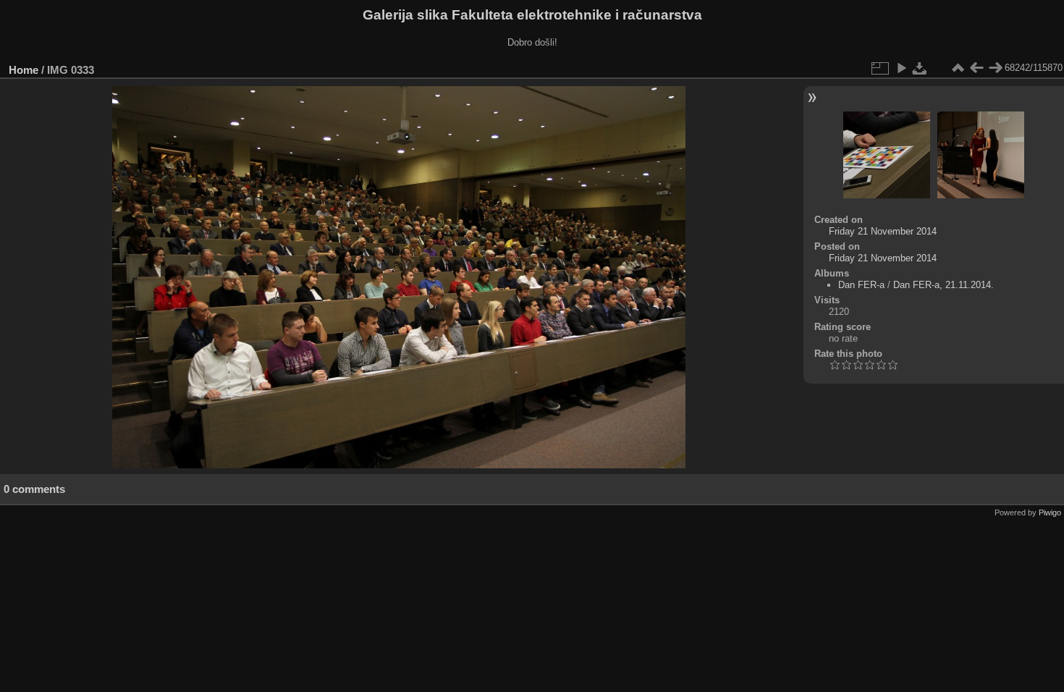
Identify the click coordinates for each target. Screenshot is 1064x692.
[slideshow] (901, 68)
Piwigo (1050, 512)
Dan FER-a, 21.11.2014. (943, 284)
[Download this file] (920, 68)
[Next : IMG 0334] (995, 68)
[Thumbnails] (957, 68)
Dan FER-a (861, 284)
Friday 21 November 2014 (883, 231)
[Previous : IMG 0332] (976, 68)
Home (23, 70)
